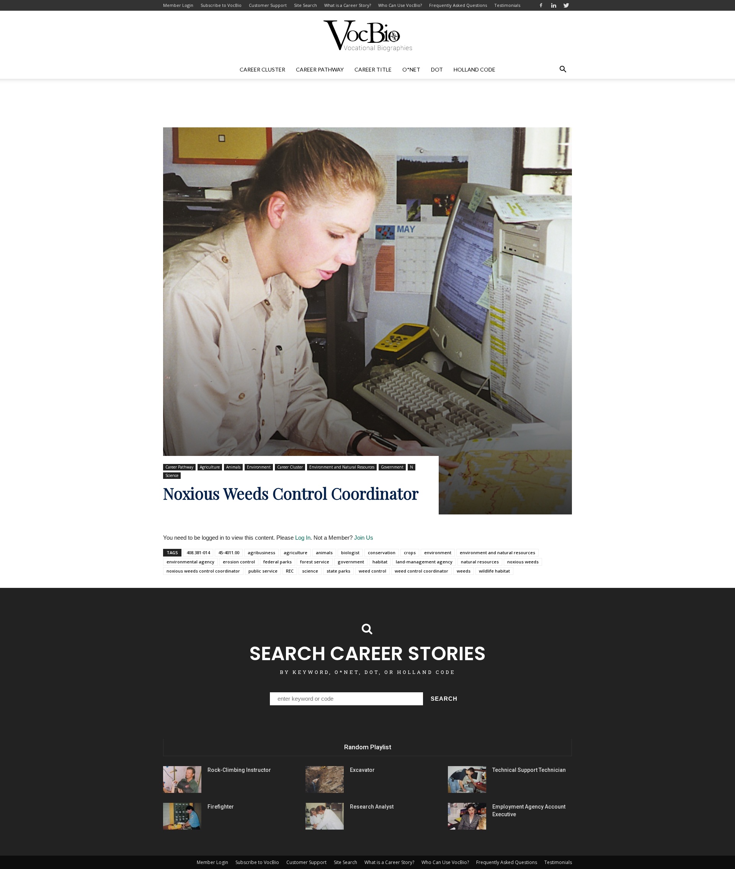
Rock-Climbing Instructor (239, 770)
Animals (233, 467)
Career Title (373, 69)
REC (290, 571)
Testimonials (507, 5)
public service (263, 571)
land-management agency (424, 562)
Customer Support (268, 5)
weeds (463, 571)
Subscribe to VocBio (221, 5)
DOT (437, 69)
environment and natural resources (497, 552)
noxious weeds (523, 562)
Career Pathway (320, 69)
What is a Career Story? (347, 5)
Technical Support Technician (529, 770)
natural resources (480, 562)
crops (410, 552)
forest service (314, 562)
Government (392, 467)
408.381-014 (198, 552)
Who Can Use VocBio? (400, 5)
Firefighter (220, 807)
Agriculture (210, 467)
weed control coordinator (421, 571)
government (351, 562)
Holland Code (474, 69)
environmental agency (190, 562)
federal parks (277, 562)
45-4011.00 (228, 552)
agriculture (295, 552)
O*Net (411, 69)
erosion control (239, 562)
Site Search (305, 5)
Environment (259, 467)
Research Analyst (372, 807)
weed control (372, 571)
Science (171, 475)
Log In (302, 537)
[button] (563, 69)
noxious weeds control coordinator (203, 571)
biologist (350, 552)
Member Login (178, 5)
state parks (338, 571)
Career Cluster (262, 69)
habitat (379, 562)
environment (437, 552)
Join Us (363, 537)
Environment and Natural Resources (341, 467)
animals (324, 552)
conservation (381, 552)
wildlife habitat (494, 571)
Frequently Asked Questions (458, 5)
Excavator (362, 770)
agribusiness (261, 552)
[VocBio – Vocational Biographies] (367, 36)
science (310, 571)
